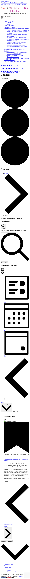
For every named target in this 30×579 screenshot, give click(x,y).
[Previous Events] (16, 397)
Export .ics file (8, 570)
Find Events (4, 262)
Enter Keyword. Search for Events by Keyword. (13, 230)
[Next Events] (4, 399)
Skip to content (5, 1)
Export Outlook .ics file (10, 571)
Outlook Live (7, 568)
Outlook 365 (7, 567)
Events (6, 173)
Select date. (16, 411)
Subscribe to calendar (6, 541)
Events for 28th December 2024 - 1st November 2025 (12, 68)
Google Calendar (8, 564)
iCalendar (6, 566)
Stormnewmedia (23, 576)
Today (2, 402)
